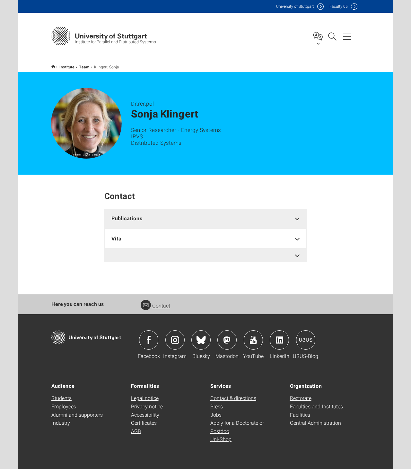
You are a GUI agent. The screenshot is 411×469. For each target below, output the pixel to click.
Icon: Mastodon (227, 340)
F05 (338, 6)
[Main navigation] (347, 36)
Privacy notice (147, 406)
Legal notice (145, 398)
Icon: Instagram (175, 340)
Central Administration (315, 422)
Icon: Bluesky (201, 340)
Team (84, 66)
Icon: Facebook (148, 340)
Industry (60, 422)
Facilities (300, 414)
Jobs (216, 414)
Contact (161, 305)
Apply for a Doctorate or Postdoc (237, 426)
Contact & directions (233, 398)
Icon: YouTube (253, 340)
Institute (66, 66)
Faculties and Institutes (316, 406)
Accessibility (145, 414)
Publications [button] (127, 218)
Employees (63, 406)
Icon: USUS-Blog (305, 340)
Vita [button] (116, 238)
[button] (205, 255)
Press (216, 406)
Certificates (144, 422)
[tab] (205, 218)
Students (61, 398)
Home (53, 66)
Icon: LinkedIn (279, 340)
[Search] (332, 36)
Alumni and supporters (77, 414)
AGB (136, 431)
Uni (295, 6)
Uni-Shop (221, 439)
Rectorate (300, 398)
